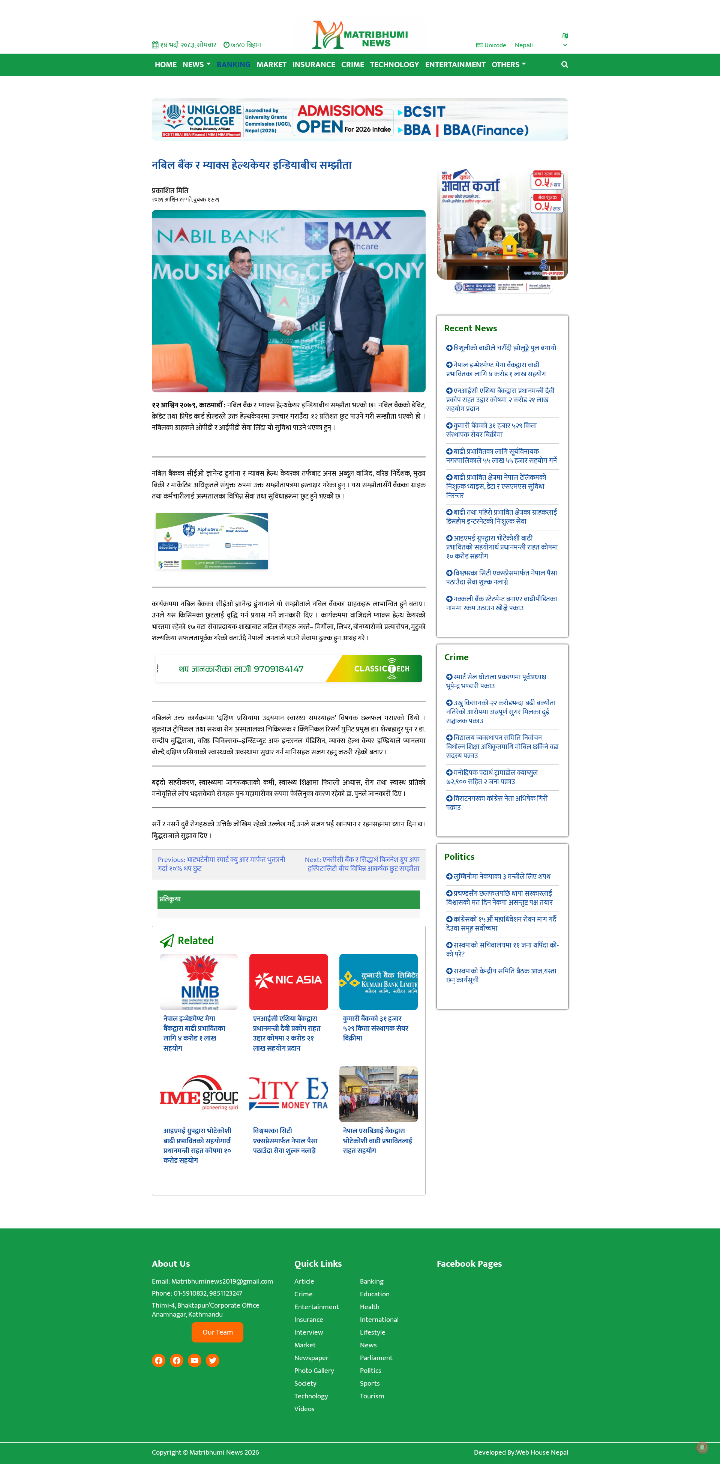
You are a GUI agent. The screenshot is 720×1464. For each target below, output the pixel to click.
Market (271, 65)
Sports (370, 1383)
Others (506, 65)
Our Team (217, 1332)
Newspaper (311, 1358)
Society (305, 1383)
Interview (308, 1332)
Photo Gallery (314, 1371)
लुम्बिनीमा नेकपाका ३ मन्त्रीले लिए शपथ (502, 877)
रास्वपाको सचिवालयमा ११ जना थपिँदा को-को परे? (502, 950)
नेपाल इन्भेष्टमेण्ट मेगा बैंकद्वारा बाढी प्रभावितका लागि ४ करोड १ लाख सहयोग (194, 1033)
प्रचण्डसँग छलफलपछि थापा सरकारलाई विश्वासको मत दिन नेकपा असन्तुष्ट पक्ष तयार (499, 898)
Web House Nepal (542, 1452)
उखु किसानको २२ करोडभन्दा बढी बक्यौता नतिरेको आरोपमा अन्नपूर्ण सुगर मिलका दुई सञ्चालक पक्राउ (501, 712)
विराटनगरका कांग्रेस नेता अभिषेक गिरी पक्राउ (497, 803)
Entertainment (455, 65)
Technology (394, 65)
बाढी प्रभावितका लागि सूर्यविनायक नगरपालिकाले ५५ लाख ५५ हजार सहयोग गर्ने (501, 456)
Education (375, 1294)
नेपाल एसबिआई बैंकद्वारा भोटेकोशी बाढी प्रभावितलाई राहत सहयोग (377, 1141)
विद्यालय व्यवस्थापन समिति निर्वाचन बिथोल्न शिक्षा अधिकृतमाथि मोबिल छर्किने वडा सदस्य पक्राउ (502, 747)
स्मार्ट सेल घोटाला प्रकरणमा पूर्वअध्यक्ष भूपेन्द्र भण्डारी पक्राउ (496, 681)
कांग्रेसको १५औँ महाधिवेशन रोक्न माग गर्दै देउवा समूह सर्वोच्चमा (501, 924)
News (193, 65)
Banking (233, 65)
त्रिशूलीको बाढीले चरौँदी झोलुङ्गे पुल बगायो (505, 348)
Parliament (376, 1358)
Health (370, 1307)
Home (166, 65)
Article (304, 1281)
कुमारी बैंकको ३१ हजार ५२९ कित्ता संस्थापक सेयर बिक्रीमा (375, 1029)
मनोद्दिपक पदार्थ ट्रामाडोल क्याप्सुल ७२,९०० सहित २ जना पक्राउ (492, 777)
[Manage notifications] (702, 1447)
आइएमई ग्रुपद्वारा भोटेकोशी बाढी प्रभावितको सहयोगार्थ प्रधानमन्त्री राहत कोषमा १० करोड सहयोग (197, 1146)
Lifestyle (373, 1332)
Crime (352, 65)
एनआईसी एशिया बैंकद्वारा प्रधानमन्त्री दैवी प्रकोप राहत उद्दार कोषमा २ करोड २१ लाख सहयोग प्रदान (287, 1033)
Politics (370, 1371)
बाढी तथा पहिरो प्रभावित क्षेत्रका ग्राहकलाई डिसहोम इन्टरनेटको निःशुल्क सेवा (501, 517)
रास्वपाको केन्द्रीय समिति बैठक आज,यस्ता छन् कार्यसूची (501, 975)
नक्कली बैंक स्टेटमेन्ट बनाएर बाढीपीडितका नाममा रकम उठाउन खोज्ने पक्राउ (501, 603)
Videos (304, 1409)
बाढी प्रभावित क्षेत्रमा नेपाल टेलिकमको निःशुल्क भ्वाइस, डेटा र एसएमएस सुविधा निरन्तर (496, 487)
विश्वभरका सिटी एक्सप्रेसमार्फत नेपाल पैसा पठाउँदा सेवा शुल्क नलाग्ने (285, 1141)
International (379, 1320)
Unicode (494, 45)
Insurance (313, 65)
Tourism (372, 1396)
